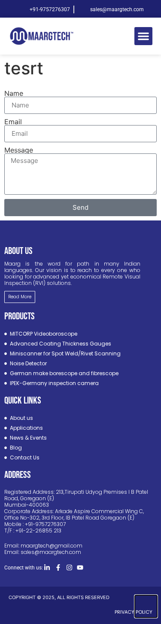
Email (13, 121)
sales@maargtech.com (51, 552)
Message (18, 150)
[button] (143, 36)
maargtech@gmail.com (51, 545)
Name (13, 93)
